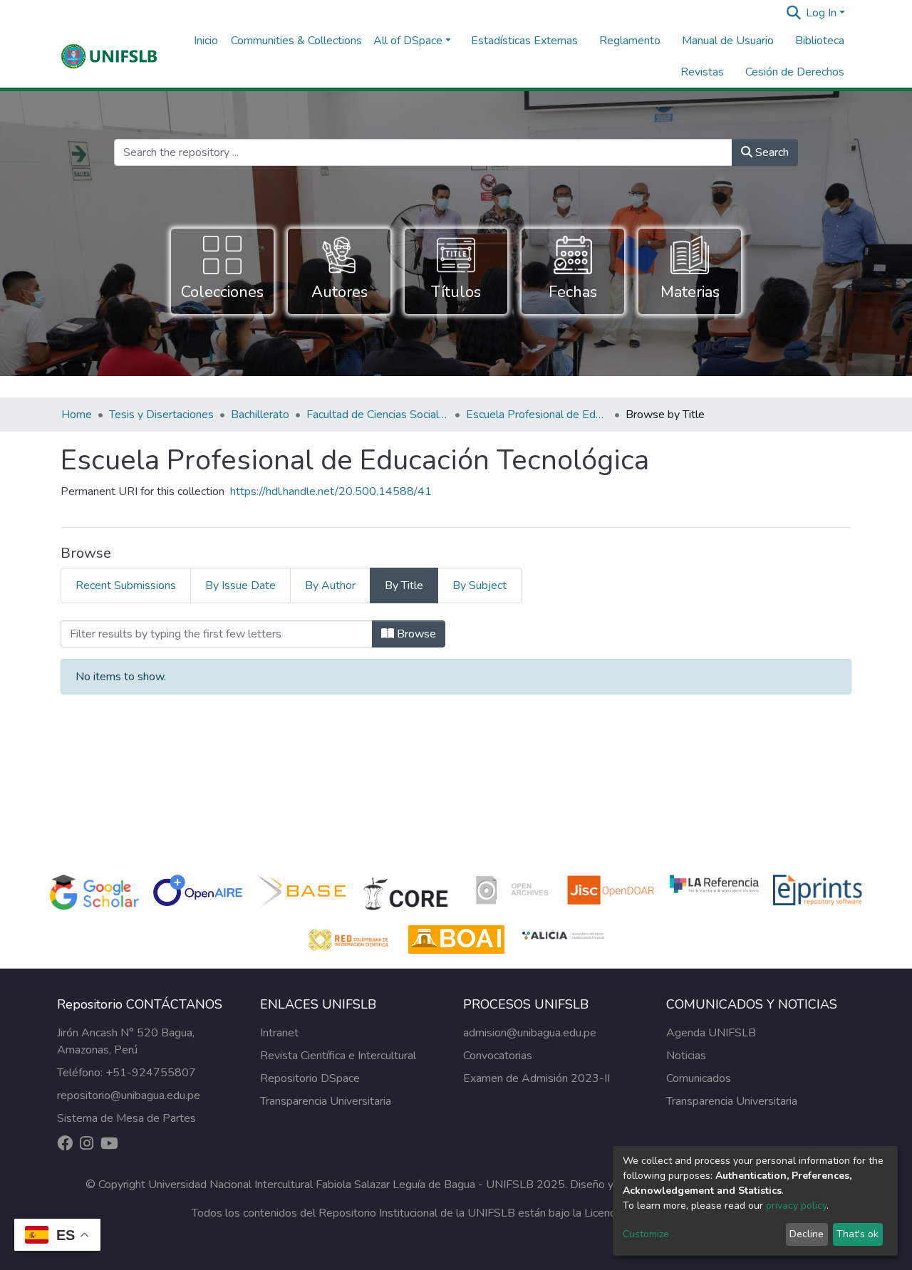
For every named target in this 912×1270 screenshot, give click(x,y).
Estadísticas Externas (524, 40)
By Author (330, 585)
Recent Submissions (126, 585)
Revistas (702, 72)
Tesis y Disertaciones (161, 414)
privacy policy (796, 1205)
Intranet (279, 1033)
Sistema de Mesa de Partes (126, 1118)
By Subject (479, 585)
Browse (415, 634)
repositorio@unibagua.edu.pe (128, 1095)
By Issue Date (240, 585)
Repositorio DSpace (310, 1078)
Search (770, 152)
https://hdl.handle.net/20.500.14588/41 (331, 491)
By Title (404, 585)
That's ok (857, 1234)
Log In (821, 13)
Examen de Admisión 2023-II (536, 1078)
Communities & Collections (296, 40)
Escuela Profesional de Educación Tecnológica (537, 414)
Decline (806, 1234)
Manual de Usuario (728, 40)
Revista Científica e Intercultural (338, 1055)
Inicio (206, 40)
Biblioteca (819, 40)
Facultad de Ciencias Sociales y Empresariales (377, 414)
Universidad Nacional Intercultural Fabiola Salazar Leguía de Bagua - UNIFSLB (341, 1184)
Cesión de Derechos (794, 72)
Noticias (686, 1055)
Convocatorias (497, 1055)
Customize (646, 1234)
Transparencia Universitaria (325, 1101)
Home (76, 414)
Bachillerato (260, 414)
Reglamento (629, 40)
